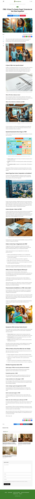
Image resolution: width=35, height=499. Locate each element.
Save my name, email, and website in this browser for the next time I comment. (16, 481)
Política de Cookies (16, 492)
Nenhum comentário (20, 13)
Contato (20, 493)
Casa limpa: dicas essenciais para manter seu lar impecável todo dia (10, 456)
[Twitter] (3, 39)
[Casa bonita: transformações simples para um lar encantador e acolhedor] (25, 438)
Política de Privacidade (25, 492)
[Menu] (3, 1)
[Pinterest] (3, 43)
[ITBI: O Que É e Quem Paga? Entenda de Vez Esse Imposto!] (17, 25)
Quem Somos (10, 492)
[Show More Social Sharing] (27, 15)
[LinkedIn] (3, 41)
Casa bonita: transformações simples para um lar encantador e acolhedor (24, 443)
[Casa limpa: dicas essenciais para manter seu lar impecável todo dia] (10, 451)
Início (10, 4)
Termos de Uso (15, 493)
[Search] (31, 1)
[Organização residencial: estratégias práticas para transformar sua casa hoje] (10, 438)
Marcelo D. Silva (10, 13)
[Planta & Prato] (17, 1)
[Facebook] (3, 37)
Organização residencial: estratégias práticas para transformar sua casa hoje (9, 443)
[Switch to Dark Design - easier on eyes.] (30, 1)
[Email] (3, 45)
